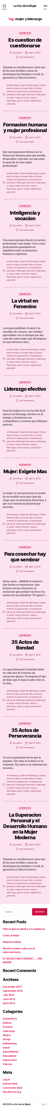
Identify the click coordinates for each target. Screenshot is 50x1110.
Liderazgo (25, 33)
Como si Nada (11, 935)
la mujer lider (26, 88)
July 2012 (8, 994)
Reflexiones (10, 1043)
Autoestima (10, 1018)
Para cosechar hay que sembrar (25, 557)
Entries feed (10, 1083)
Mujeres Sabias (12, 941)
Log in (6, 1079)
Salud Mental (10, 1051)
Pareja (6, 1039)
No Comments (27, 57)
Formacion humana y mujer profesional (25, 127)
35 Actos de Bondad (25, 645)
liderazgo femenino (25, 94)
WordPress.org (12, 1091)
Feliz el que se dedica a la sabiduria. (24, 929)
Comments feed (12, 1087)
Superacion (10, 1059)
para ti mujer (23, 100)
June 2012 (9, 999)
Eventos (7, 1026)
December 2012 (12, 986)
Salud (6, 1047)
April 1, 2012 (35, 52)
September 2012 (13, 990)
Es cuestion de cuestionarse (25, 43)
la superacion (21, 91)
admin (19, 52)
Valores (7, 1064)
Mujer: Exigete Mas (25, 471)
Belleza (7, 1022)
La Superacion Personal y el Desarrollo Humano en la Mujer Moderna (25, 826)
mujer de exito (22, 97)
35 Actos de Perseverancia (25, 733)
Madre (7, 1035)
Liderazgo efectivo (25, 389)
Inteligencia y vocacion (25, 215)
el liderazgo (12, 85)
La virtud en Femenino (25, 303)
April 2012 (9, 1003)
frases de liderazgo (28, 85)
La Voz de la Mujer (25, 5)
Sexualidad (9, 1055)
